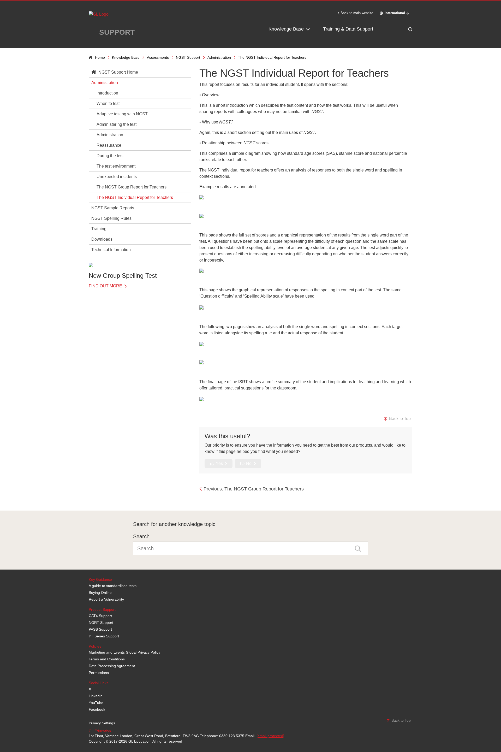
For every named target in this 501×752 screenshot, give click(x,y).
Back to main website (357, 13)
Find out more (106, 286)
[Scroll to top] (87, 498)
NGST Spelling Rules (111, 218)
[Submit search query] (358, 548)
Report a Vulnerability (106, 599)
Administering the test (116, 124)
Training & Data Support (348, 29)
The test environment (116, 166)
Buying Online (100, 592)
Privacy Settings (102, 723)
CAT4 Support (100, 616)
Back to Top (399, 418)
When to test (108, 103)
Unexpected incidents (117, 176)
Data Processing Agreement (112, 666)
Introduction (107, 93)
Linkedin (96, 696)
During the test (110, 155)
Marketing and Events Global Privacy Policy (124, 652)
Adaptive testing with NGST (122, 114)
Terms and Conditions (107, 659)
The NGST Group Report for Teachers (131, 187)
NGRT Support (101, 622)
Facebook (97, 709)
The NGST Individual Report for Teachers (135, 197)
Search (141, 536)
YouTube (96, 703)
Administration (219, 57)
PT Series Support (104, 636)
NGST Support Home (117, 72)
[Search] (399, 29)
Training (98, 229)
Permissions (99, 673)
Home (100, 57)
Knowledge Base (287, 29)
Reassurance (109, 145)
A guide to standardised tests (112, 586)
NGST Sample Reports (112, 208)
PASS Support (100, 629)
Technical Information (111, 249)
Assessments (158, 57)
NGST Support (188, 57)
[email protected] (270, 736)
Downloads (101, 239)
